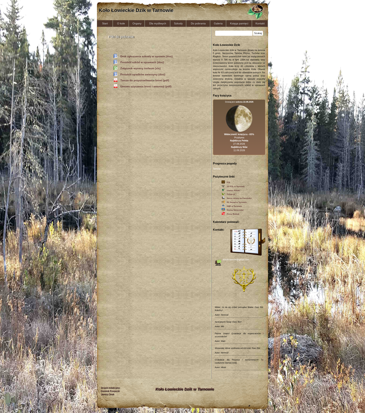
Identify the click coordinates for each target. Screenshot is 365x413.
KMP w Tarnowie (234, 206)
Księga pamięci (239, 23)
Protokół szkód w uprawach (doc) (142, 62)
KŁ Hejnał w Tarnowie (237, 202)
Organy (137, 23)
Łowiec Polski (233, 190)
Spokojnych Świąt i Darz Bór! (228, 322)
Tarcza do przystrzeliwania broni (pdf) (144, 80)
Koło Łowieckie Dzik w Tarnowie (136, 10)
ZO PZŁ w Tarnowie (236, 186)
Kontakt (260, 23)
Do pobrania (198, 23)
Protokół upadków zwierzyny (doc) (142, 74)
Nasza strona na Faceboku (239, 198)
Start (105, 23)
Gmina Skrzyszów (235, 210)
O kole (121, 23)
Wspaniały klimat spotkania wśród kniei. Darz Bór (237, 348)
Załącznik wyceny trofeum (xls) (140, 68)
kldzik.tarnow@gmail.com (236, 259)
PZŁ (228, 182)
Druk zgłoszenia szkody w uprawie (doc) (146, 56)
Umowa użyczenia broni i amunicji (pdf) (145, 86)
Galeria (218, 23)
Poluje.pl (231, 194)
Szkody (178, 23)
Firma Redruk (233, 214)
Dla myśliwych (157, 23)
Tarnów (217, 168)
